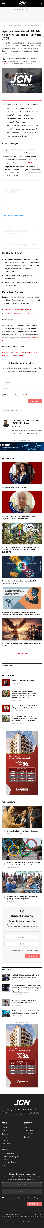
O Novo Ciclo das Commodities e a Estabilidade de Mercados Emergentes (19, 582)
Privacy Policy (31, 395)
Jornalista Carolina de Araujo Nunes (14, 487)
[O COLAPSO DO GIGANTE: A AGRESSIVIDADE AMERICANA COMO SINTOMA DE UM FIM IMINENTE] (22, 533)
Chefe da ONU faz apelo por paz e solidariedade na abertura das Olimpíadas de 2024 (23, 863)
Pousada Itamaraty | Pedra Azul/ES (18, 309)
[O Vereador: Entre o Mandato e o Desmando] (22, 817)
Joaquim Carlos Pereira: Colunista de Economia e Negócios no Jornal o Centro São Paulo (19, 517)
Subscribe (35, 401)
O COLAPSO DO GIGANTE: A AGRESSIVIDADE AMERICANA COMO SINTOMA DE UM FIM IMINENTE (20, 549)
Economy (5, 1134)
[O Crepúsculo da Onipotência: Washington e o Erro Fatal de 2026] (22, 629)
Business (7, 63)
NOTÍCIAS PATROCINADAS (12, 410)
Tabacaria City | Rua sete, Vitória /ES (19, 313)
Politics (4, 1127)
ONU (9, 352)
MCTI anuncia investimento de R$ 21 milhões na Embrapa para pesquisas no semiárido (26, 1012)
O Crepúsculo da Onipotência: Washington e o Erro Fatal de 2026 (21, 644)
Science (5, 1140)
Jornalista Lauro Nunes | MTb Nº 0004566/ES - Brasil (25, 422)
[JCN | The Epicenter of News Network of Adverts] (22, 3)
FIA (12, 355)
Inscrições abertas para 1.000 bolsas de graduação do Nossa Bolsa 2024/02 (23, 1001)
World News (6, 1143)
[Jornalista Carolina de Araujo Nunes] (22, 473)
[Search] (41, 3)
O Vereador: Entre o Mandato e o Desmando (22, 831)
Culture (4, 1131)
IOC (4, 352)
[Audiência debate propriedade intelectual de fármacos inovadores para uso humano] (6, 977)
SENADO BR (19, 352)
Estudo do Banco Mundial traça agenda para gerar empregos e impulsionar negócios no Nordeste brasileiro (21, 613)
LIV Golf (19, 355)
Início (3, 25)
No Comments (18, 63)
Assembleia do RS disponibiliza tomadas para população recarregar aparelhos (22, 897)
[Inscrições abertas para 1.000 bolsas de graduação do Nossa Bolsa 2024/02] (6, 1002)
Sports (4, 1137)
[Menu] (3, 3)
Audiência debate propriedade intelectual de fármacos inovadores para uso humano (25, 976)
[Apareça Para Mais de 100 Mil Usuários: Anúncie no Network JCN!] (22, 80)
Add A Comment (22, 654)
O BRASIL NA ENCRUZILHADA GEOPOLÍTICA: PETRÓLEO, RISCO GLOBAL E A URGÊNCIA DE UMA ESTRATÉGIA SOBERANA (24, 694)
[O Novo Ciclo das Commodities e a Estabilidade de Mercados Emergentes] (22, 567)
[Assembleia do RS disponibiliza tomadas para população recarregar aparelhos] (22, 882)
